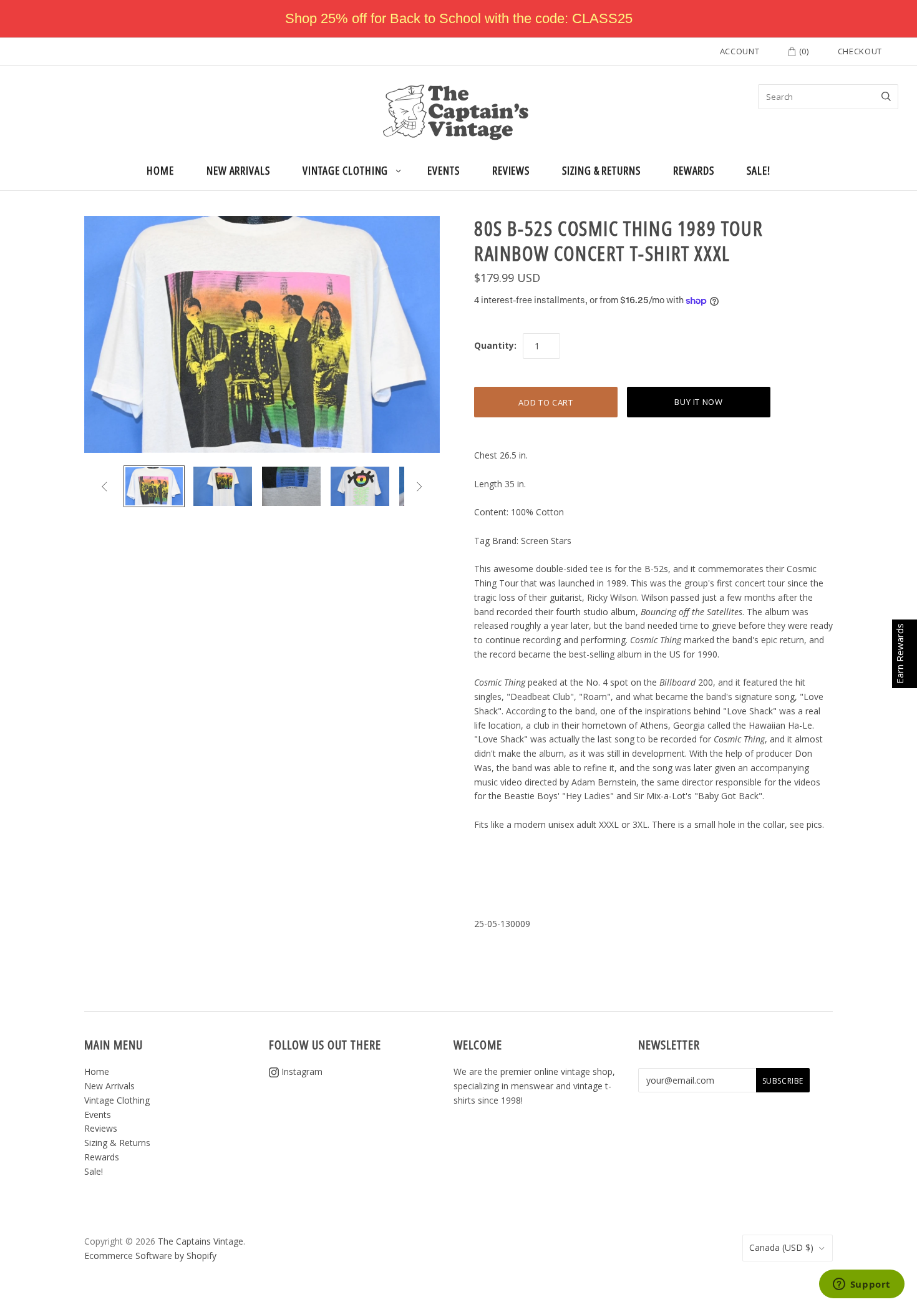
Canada (781, 1247)
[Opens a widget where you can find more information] (861, 1285)
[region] (458, 18)
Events (443, 170)
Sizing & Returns (601, 170)
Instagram (301, 1071)
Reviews (511, 170)
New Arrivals (238, 170)
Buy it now (698, 401)
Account (740, 51)
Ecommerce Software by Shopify (150, 1255)
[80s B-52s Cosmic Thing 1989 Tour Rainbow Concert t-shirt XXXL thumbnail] (154, 486)
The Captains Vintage (200, 1241)
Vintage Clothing (346, 170)
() (803, 51)
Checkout (860, 51)
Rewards (693, 170)
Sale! (758, 170)
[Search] (886, 96)
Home (160, 170)
